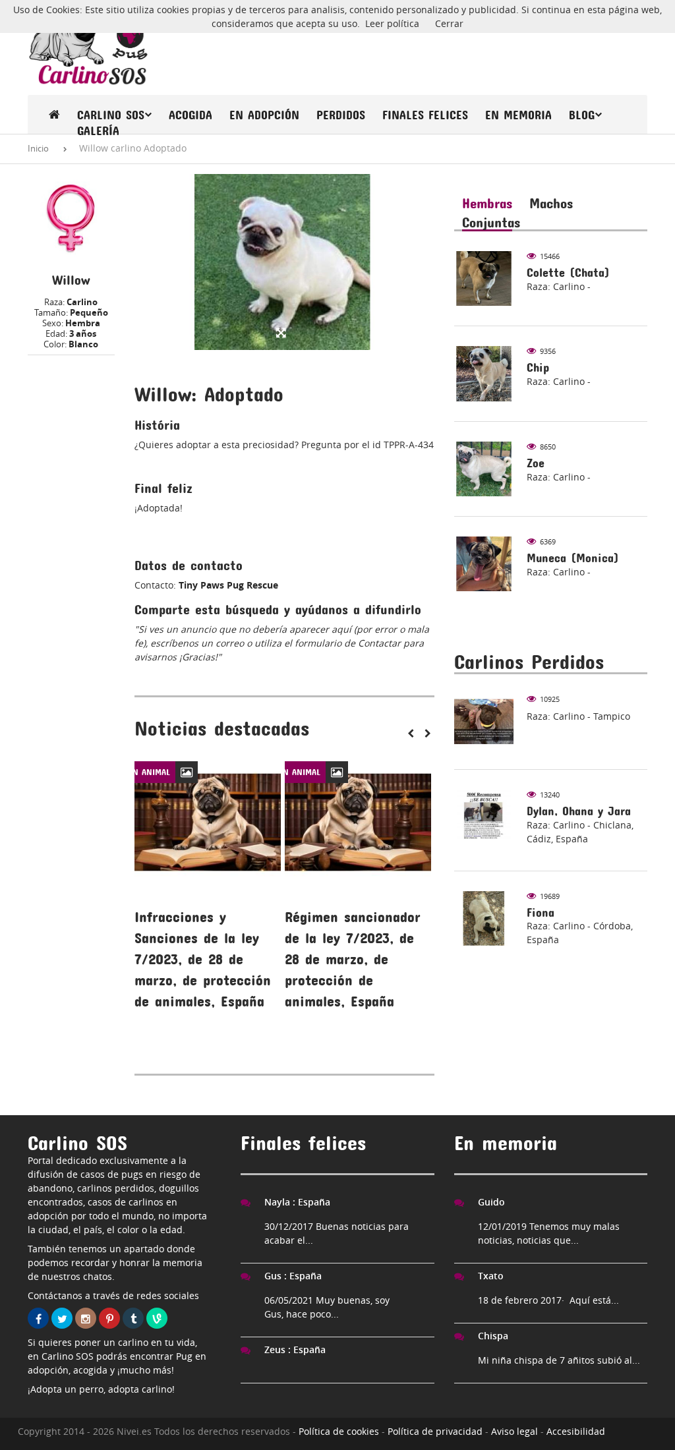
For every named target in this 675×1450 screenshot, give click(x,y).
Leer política (392, 23)
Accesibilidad (575, 1431)
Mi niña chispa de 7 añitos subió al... (559, 1360)
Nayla (297, 1202)
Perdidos (340, 115)
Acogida (190, 115)
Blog (582, 115)
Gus (293, 1275)
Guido (491, 1202)
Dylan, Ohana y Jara (579, 811)
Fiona (540, 912)
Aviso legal (514, 1431)
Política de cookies (339, 1431)
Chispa (493, 1335)
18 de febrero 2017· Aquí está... (548, 1300)
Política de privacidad (435, 1431)
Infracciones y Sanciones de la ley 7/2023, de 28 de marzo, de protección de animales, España (202, 959)
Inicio (38, 148)
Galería (98, 131)
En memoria (518, 115)
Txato (491, 1275)
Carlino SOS (110, 115)
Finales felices (425, 115)
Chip (538, 367)
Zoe (535, 463)
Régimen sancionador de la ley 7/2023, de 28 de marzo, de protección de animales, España (353, 959)
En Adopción (264, 115)
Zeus (295, 1349)
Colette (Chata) (568, 272)
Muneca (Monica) (573, 558)
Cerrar (449, 23)
